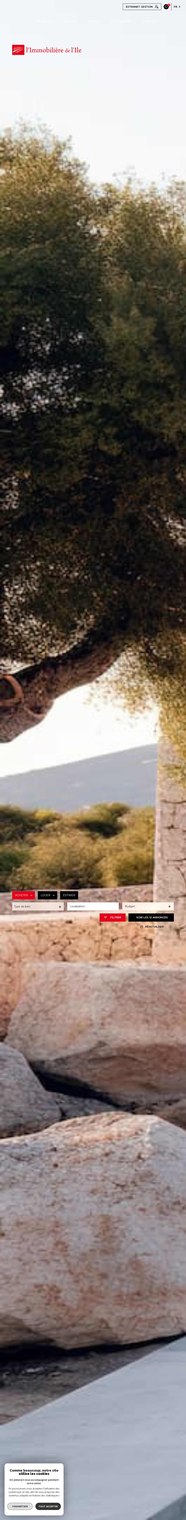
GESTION (69, 21)
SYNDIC (94, 21)
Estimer (69, 895)
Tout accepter (48, 1506)
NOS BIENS (42, 21)
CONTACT (150, 21)
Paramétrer (20, 1506)
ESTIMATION (121, 21)
